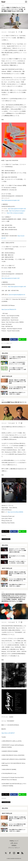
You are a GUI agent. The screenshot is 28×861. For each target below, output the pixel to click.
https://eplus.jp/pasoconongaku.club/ (11, 200)
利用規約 (14, 845)
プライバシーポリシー (14, 847)
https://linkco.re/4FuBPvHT (8, 733)
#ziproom (4, 535)
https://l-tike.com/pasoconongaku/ (15, 213)
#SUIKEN (4, 798)
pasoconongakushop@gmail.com (17, 294)
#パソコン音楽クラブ (7, 343)
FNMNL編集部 (11, 32)
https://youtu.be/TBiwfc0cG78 (9, 309)
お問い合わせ (14, 843)
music (3, 5)
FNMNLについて (14, 840)
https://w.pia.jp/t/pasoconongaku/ (17, 210)
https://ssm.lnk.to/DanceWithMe (15, 512)
